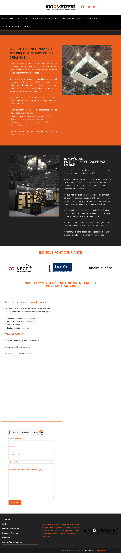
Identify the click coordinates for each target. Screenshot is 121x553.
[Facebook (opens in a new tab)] (82, 7)
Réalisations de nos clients (11, 528)
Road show (6, 537)
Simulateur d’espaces (10, 533)
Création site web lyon (87, 550)
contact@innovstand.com (21, 347)
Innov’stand (6, 519)
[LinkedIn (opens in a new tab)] (94, 7)
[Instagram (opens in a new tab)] (88, 7)
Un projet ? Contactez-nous (12, 542)
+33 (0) (17, 354)
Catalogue (5, 524)
